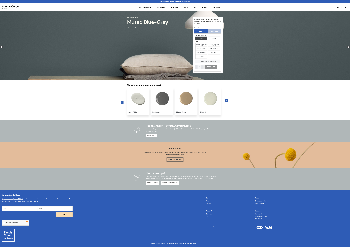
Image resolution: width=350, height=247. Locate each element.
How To (186, 7)
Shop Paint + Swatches (145, 7)
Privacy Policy (185, 243)
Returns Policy (193, 243)
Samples (214, 31)
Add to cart (210, 66)
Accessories (174, 7)
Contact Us (258, 214)
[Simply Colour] (11, 7)
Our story (209, 214)
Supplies (208, 204)
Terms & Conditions (174, 243)
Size (197, 41)
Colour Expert (161, 7)
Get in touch (216, 7)
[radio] (201, 38)
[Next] (226, 100)
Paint (201, 31)
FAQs (207, 217)
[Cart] (346, 7)
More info (217, 28)
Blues (136, 17)
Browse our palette (261, 201)
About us (204, 7)
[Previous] (122, 102)
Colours (130, 17)
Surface (198, 35)
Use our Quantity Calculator (208, 61)
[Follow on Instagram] (213, 227)
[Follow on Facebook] (208, 227)
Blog (195, 7)
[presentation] (1, 47)
